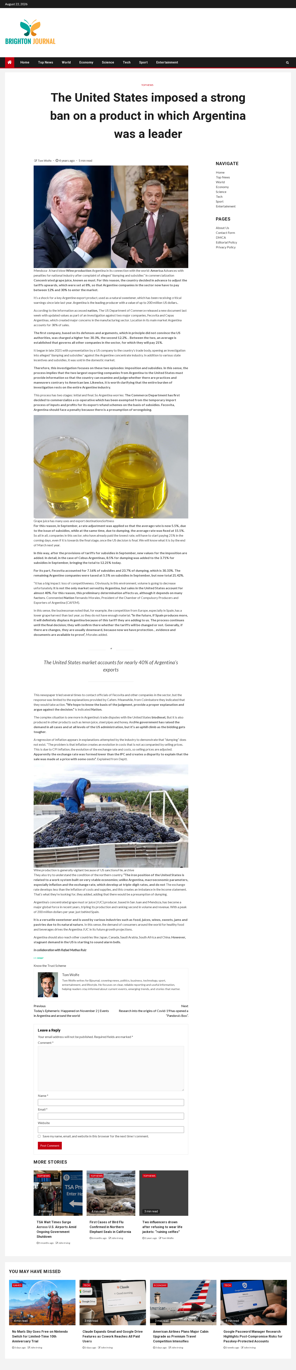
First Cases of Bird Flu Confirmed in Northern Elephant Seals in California (110, 1227)
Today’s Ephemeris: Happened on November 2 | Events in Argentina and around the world (71, 1010)
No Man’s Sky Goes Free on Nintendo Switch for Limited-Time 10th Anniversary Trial (40, 1336)
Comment (46, 1042)
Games (17, 1285)
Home (24, 62)
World (66, 62)
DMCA (221, 237)
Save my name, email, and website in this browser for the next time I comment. (96, 1136)
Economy (86, 62)
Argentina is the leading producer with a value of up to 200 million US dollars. (125, 302)
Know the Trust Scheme (50, 965)
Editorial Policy (226, 242)
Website (44, 1123)
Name (43, 1095)
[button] (111, 469)
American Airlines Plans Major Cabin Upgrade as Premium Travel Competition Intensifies (180, 1336)
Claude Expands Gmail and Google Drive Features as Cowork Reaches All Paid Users (113, 1336)
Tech (126, 62)
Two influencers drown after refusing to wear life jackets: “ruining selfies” (162, 1227)
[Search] (287, 62)
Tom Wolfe (45, 160)
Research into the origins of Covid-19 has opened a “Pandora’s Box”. (153, 1010)
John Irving (64, 1242)
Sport (143, 62)
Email (43, 1109)
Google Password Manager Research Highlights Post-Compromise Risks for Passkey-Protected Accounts (253, 1336)
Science (108, 62)
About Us (222, 228)
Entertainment (167, 62)
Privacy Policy (226, 247)
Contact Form (225, 232)
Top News (45, 62)
